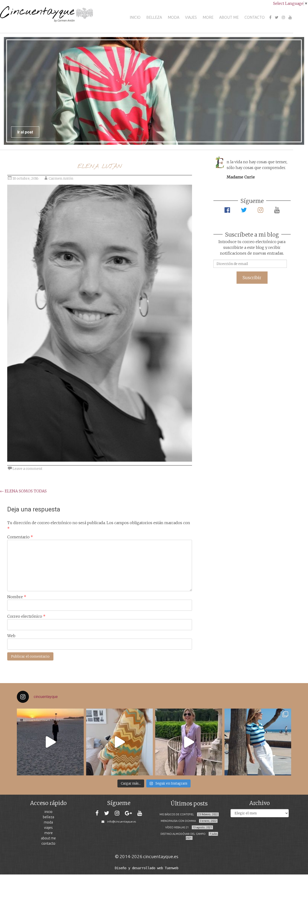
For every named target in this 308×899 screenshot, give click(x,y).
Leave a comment (27, 468)
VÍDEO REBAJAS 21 (177, 827)
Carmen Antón (61, 178)
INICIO (135, 17)
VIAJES (191, 17)
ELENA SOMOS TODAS (23, 491)
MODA (173, 17)
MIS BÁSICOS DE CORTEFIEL (177, 814)
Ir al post (25, 132)
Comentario (20, 536)
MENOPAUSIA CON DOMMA (178, 820)
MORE (208, 17)
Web (11, 635)
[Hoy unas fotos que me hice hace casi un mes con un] (258, 742)
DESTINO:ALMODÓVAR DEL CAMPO (182, 833)
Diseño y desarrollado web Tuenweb (146, 868)
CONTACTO (254, 17)
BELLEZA (154, 17)
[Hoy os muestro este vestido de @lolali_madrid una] (188, 742)
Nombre (16, 596)
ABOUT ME (229, 17)
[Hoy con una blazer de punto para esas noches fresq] (119, 742)
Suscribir (252, 277)
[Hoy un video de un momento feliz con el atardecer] (50, 742)
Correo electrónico (26, 616)
